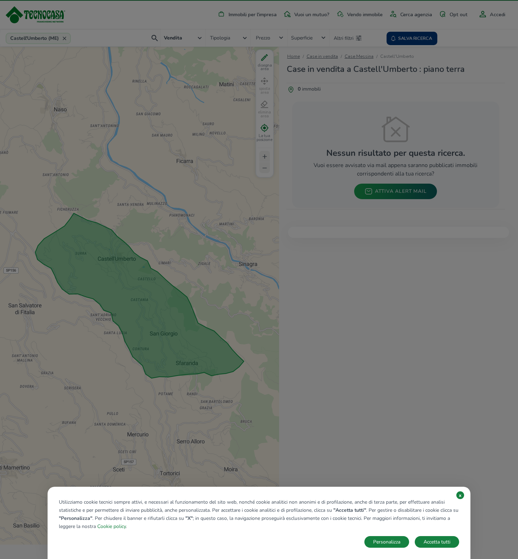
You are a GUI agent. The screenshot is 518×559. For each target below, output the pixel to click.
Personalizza (386, 542)
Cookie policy (111, 526)
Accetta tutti (437, 542)
